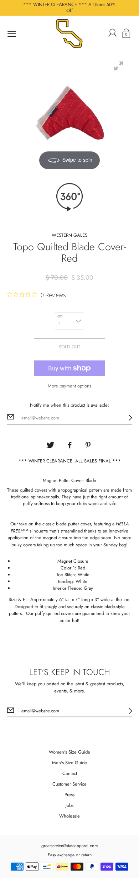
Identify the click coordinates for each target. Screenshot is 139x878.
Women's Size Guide (69, 752)
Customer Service (69, 784)
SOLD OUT (69, 346)
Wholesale (69, 816)
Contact (69, 773)
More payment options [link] (69, 385)
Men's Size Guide (69, 762)
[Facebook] (69, 445)
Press (69, 794)
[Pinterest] (88, 445)
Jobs (69, 805)
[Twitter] (50, 445)
